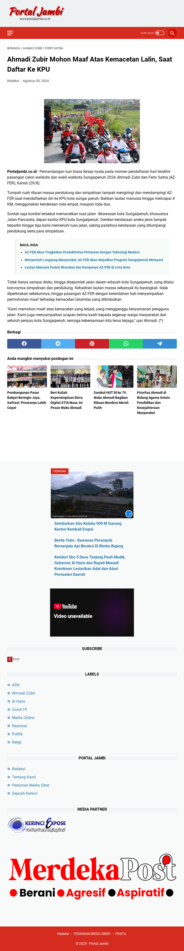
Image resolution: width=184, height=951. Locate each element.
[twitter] (58, 344)
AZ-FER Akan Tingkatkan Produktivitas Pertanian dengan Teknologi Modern (82, 252)
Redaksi (18, 769)
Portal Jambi (98, 943)
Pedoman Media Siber (30, 785)
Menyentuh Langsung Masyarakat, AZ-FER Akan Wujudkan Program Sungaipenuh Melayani (94, 260)
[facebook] (24, 344)
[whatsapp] (126, 344)
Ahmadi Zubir (23, 693)
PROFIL (121, 934)
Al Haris (18, 701)
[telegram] (160, 344)
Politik (17, 734)
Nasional (19, 726)
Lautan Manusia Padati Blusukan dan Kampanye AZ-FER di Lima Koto (77, 267)
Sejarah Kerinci (24, 793)
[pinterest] (92, 344)
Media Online (23, 717)
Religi (16, 742)
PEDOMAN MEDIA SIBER (92, 934)
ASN (15, 685)
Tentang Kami (24, 777)
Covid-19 (19, 709)
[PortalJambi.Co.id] (41, 13)
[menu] (13, 33)
